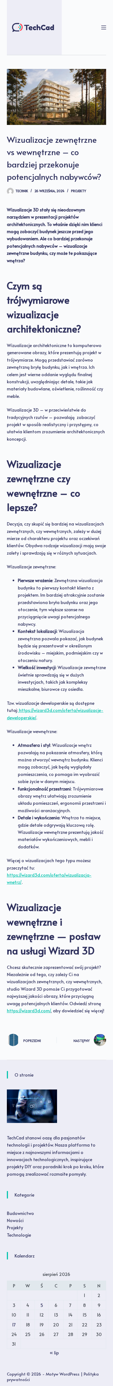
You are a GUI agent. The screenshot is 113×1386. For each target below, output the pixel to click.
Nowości (15, 1220)
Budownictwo (20, 1213)
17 (14, 1324)
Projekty (78, 191)
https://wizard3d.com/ (29, 1010)
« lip (54, 1352)
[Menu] (103, 27)
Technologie (19, 1235)
